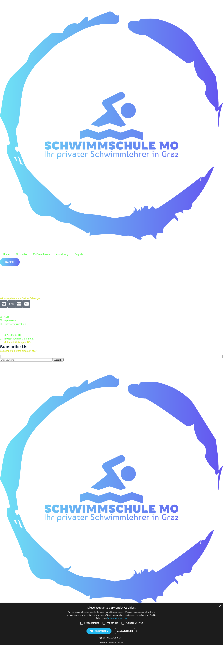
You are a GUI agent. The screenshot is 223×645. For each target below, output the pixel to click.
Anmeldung (62, 254)
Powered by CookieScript (111, 642)
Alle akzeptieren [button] (99, 631)
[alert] (111, 624)
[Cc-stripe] (26, 304)
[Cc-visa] (19, 304)
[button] (111, 637)
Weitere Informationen (117, 618)
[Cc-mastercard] (4, 304)
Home (6, 254)
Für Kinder (21, 254)
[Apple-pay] (11, 304)
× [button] (219, 606)
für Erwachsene (41, 254)
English (78, 254)
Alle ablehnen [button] (125, 631)
